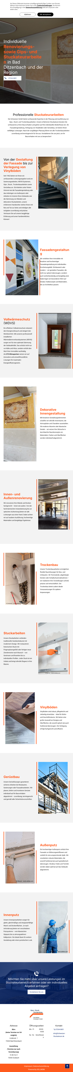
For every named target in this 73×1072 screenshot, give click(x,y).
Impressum (28, 1066)
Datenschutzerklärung (41, 1066)
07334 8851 (59, 1029)
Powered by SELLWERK (36, 1069)
